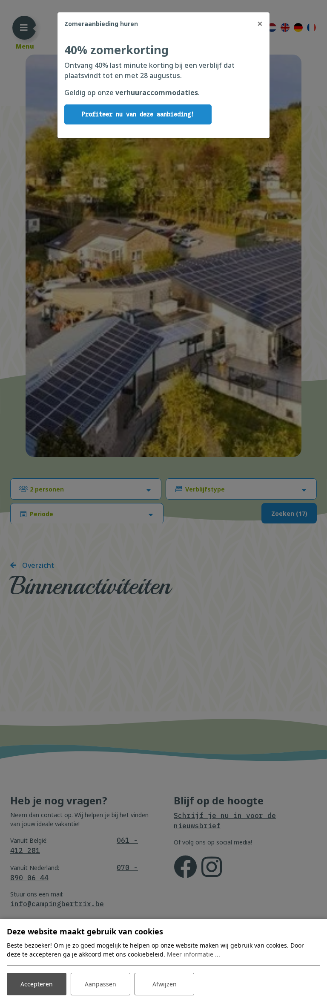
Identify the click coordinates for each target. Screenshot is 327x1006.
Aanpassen (100, 984)
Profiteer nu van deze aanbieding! (138, 114)
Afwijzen (164, 984)
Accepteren (36, 984)
